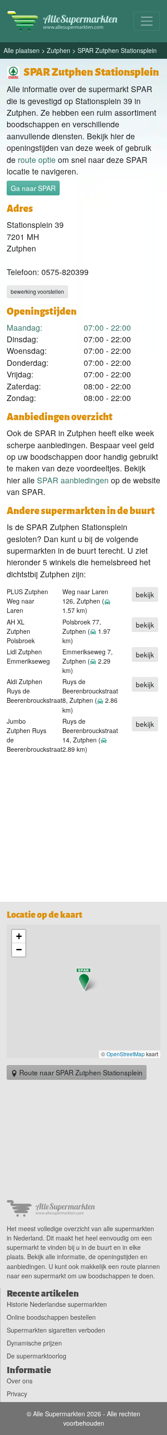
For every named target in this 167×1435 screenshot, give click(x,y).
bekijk (145, 594)
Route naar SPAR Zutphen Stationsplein (80, 1072)
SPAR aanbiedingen (73, 480)
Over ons (20, 1380)
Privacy (17, 1393)
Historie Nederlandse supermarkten (57, 1304)
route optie (37, 159)
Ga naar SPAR (33, 188)
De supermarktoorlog (36, 1355)
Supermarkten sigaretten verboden (56, 1330)
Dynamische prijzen (34, 1342)
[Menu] (147, 21)
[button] (83, 979)
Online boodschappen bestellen (51, 1317)
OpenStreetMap (125, 1054)
